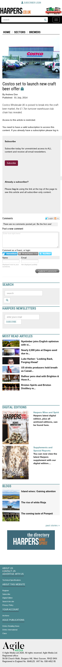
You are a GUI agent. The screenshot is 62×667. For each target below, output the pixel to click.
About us (7, 568)
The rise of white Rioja (33, 502)
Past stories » (53, 525)
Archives (5, 616)
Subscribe (11, 163)
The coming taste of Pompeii (37, 513)
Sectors (19, 32)
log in (15, 189)
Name (5, 258)
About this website (13, 584)
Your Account (10, 609)
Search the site (8, 601)
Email (24, 258)
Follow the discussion (57, 218)
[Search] (45, 20)
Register (5, 590)
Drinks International (9, 630)
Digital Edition (7, 598)
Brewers (35, 32)
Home (6, 32)
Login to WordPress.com (28, 253)
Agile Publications (13, 620)
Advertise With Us (13, 574)
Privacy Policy (7, 605)
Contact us (9, 571)
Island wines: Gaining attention (38, 491)
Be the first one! (44, 224)
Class (4, 633)
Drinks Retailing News (10, 626)
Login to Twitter (45, 253)
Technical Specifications (11, 580)
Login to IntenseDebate (9, 253)
